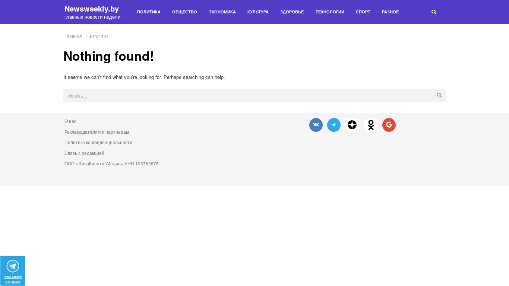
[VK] (316, 124)
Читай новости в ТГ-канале (13, 279)
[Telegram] (334, 124)
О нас (70, 121)
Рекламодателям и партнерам (96, 132)
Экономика (222, 12)
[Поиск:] (254, 96)
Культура (258, 12)
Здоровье (292, 12)
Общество (184, 12)
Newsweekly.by (91, 8)
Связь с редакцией (84, 153)
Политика (149, 12)
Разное (390, 12)
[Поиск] (433, 11)
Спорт (363, 12)
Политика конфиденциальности (98, 142)
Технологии (330, 12)
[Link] (352, 125)
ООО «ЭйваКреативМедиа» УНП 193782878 (111, 163)
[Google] (389, 124)
